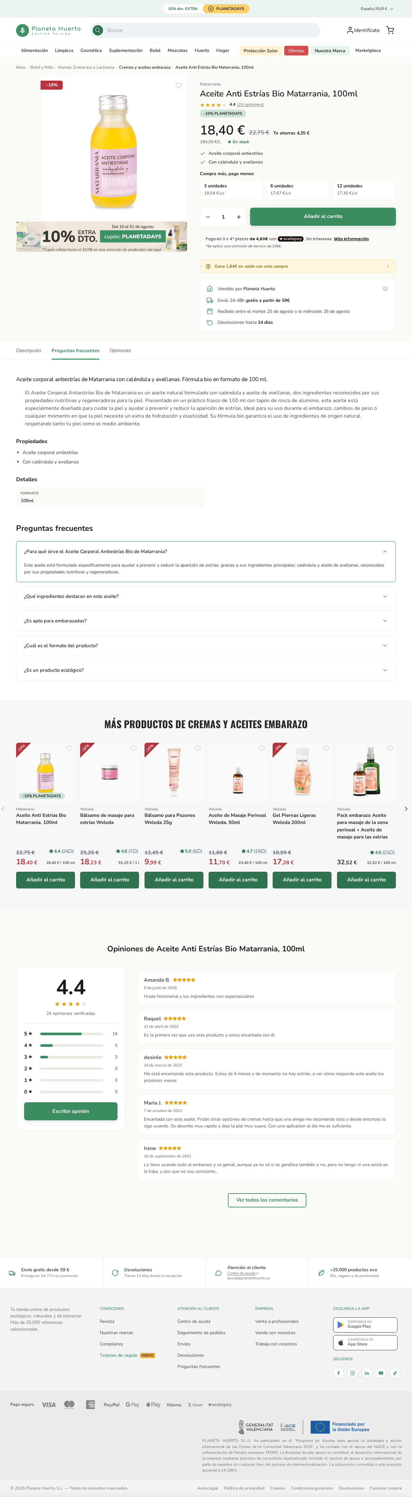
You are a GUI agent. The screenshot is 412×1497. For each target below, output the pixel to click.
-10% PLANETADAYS (223, 113)
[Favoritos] (179, 86)
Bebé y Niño (41, 67)
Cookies (277, 1488)
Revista (107, 1321)
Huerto (202, 50)
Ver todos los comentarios (267, 1200)
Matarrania (210, 84)
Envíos (184, 1344)
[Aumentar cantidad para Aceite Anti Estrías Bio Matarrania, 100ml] (239, 217)
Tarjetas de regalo (126, 1355)
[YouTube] (381, 1372)
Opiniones (120, 350)
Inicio (20, 67)
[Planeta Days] (101, 237)
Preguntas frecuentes (75, 350)
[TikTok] (395, 1372)
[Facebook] (338, 1372)
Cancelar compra (386, 1488)
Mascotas (178, 50)
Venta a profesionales (277, 1321)
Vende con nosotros (275, 1333)
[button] (390, 30)
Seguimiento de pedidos (201, 1333)
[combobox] (205, 30)
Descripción (28, 350)
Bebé (155, 50)
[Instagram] (352, 1372)
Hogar (222, 50)
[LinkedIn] (366, 1372)
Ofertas (296, 51)
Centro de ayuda (241, 1273)
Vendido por (246, 289)
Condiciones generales (312, 1488)
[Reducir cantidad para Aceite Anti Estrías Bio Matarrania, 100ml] (208, 217)
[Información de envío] (385, 288)
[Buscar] (98, 30)
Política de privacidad (244, 1488)
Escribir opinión (70, 1111)
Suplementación (126, 50)
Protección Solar (261, 51)
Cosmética (91, 50)
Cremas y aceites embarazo (145, 67)
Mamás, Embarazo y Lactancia (86, 67)
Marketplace (368, 50)
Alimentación (34, 50)
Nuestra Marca (330, 51)
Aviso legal (207, 1488)
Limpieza (64, 50)
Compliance (111, 1344)
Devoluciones (190, 1355)
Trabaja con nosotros (276, 1344)
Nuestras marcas (116, 1333)
